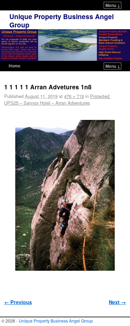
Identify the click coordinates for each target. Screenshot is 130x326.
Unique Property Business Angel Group (61, 20)
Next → (117, 302)
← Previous (18, 302)
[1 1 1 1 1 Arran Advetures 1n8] (65, 195)
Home (14, 66)
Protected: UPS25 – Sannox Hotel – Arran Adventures (57, 99)
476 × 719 (74, 96)
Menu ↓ (112, 5)
